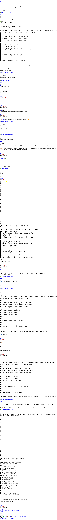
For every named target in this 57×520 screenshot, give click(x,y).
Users (5, 518)
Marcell (1, 136)
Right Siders (30, 516)
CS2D (2, 516)
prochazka (1, 170)
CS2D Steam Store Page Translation (6, 12)
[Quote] (0, 16)
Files (3, 518)
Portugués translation (4, 168)
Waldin (1, 353)
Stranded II (9, 516)
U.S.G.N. (15, 518)
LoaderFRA (2, 178)
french (2, 176)
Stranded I (5, 516)
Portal (1, 514)
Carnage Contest (18, 516)
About (5, 514)
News (3, 514)
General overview (12, 4)
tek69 (1, 505)
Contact (7, 514)
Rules (13, 518)
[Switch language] (0, 519)
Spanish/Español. (2, 158)
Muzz (1, 153)
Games (2, 515)
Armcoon (1, 411)
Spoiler (1, 85)
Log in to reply (17, 4)
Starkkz (1, 278)
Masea (1, 96)
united (1, 401)
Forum (2, 2)
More (1, 141)
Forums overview (2, 4)
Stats (3, 511)
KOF (1, 82)
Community (2, 517)
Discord (7, 518)
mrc (0, 290)
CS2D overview (7, 4)
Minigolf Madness (25, 516)
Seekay (1, 105)
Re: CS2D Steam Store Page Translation (7, 72)
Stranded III (14, 516)
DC (0, 14)
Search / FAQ (10, 518)
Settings (1, 511)
